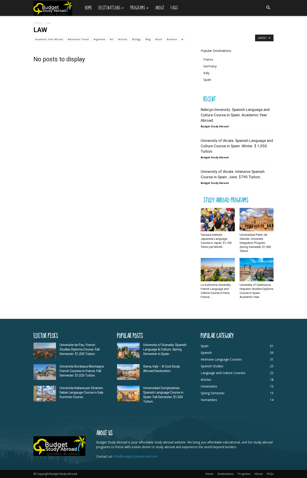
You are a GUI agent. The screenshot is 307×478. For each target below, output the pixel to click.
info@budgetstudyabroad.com (135, 456)
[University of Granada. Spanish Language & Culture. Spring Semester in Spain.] (128, 350)
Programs (137, 8)
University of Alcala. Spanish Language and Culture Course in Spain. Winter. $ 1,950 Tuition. (237, 146)
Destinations (109, 8)
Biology (136, 39)
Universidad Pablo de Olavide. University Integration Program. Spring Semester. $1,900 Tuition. (255, 243)
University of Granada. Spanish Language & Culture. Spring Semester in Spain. (165, 349)
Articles (122, 39)
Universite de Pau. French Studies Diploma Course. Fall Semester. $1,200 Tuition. (80, 349)
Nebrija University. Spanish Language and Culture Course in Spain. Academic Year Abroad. (235, 115)
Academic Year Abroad (49, 39)
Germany (210, 66)
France (208, 59)
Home (88, 8)
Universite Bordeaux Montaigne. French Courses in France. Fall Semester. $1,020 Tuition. (82, 371)
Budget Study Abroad (215, 126)
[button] (268, 8)
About (159, 8)
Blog (148, 39)
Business (172, 39)
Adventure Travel (78, 39)
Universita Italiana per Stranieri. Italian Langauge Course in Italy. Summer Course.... (82, 392)
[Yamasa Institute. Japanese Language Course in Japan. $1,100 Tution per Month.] (218, 219)
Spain (207, 79)
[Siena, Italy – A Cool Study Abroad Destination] (128, 372)
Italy (206, 73)
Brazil (158, 39)
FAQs (174, 8)
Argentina (99, 39)
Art (111, 39)
